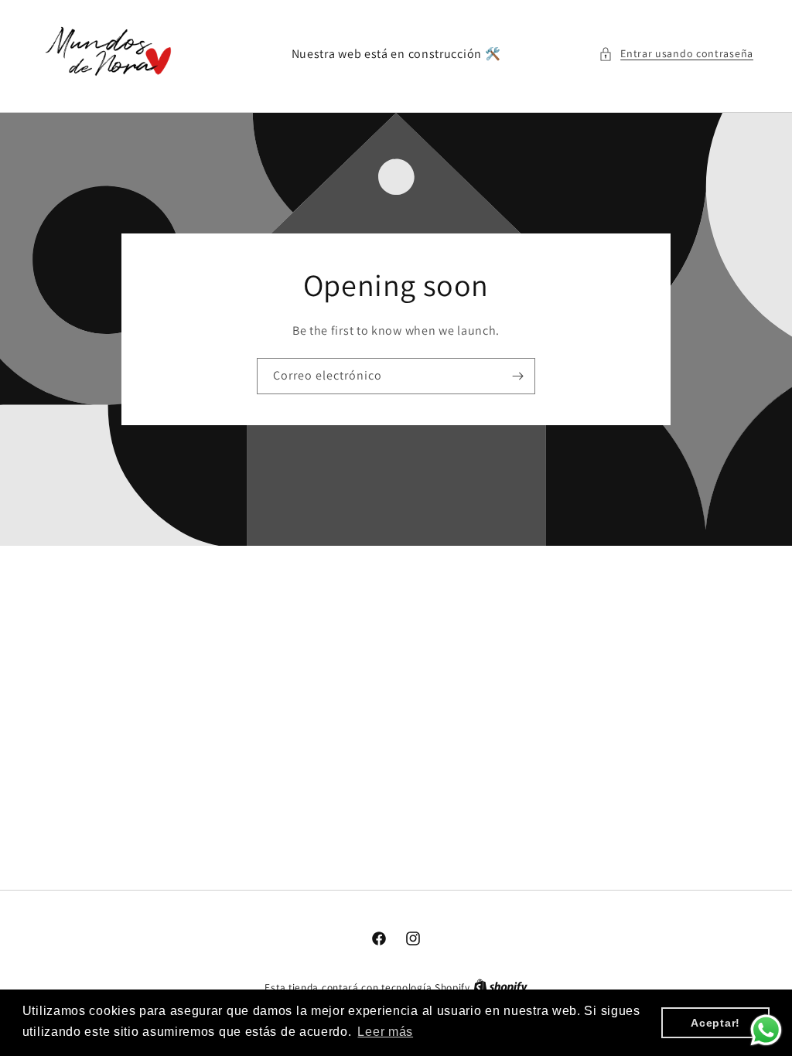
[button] (676, 53)
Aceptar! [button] (715, 1023)
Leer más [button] (385, 1031)
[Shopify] (500, 987)
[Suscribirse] (517, 376)
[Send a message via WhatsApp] (766, 1030)
